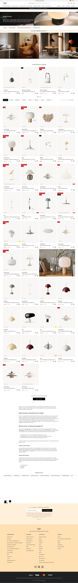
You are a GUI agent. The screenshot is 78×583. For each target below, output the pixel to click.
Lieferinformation (10, 550)
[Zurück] (3, 27)
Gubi (39, 421)
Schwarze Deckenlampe (44, 475)
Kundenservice (9, 536)
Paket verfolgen (10, 552)
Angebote (68, 6)
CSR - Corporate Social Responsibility (64, 538)
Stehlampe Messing (65, 475)
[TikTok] (42, 567)
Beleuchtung (29, 6)
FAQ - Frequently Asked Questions (13, 548)
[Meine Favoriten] (71, 3)
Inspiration (73, 6)
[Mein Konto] (68, 3)
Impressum (9, 538)
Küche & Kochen (23, 6)
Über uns (59, 536)
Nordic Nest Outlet (61, 546)
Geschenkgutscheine (30, 550)
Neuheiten (59, 6)
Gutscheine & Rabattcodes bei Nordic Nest (46, 562)
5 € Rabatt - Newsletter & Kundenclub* (40, 1)
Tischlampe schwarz (34, 475)
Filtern (6, 100)
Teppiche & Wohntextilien (30, 544)
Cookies (8, 558)
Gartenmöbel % (48, 6)
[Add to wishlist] (17, 93)
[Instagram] (39, 567)
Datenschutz (9, 556)
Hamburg (59, 548)
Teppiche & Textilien (37, 6)
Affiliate (59, 542)
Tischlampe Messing (7, 475)
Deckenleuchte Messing (55, 475)
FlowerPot (20, 422)
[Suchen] (30, 3)
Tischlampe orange (25, 475)
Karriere (59, 540)
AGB (8, 554)
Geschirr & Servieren (7, 6)
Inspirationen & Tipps (42, 536)
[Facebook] (35, 567)
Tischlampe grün (16, 475)
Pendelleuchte (21, 430)
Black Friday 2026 (42, 558)
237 (41, 402)
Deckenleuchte (25, 450)
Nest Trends (41, 556)
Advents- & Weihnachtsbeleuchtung (24, 27)
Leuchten (5, 27)
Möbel (43, 6)
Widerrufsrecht (9, 562)
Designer (40, 540)
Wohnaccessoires (15, 6)
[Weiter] (75, 27)
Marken (63, 6)
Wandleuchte (32, 450)
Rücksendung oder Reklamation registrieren (15, 542)
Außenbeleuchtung (36, 27)
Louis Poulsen (34, 421)
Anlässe (40, 550)
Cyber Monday (41, 560)
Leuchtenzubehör (12, 27)
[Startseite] (5, 3)
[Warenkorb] (74, 3)
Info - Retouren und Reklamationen (13, 540)
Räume (40, 552)
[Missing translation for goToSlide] (40, 96)
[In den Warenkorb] (19, 93)
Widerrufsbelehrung (10, 546)
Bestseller (40, 548)
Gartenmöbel (28, 548)
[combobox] (72, 1)
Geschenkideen (42, 554)
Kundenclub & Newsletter (11, 544)
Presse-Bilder (60, 544)
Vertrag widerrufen (39, 519)
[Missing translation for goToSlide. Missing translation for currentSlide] (37, 96)
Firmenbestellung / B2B (11, 560)
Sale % (40, 544)
